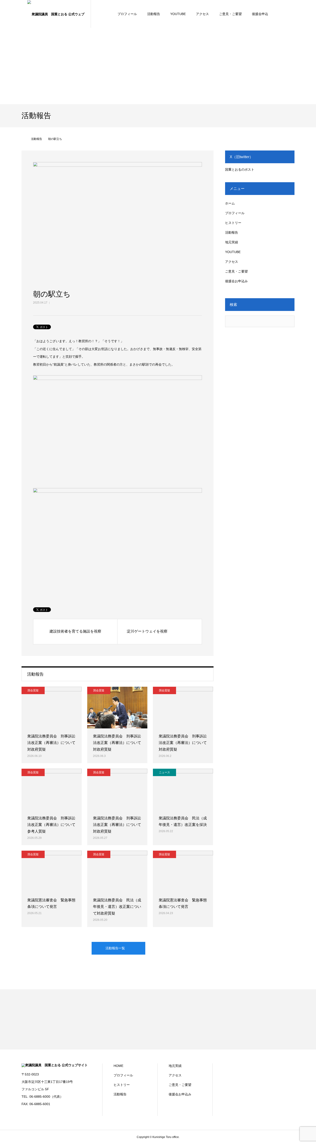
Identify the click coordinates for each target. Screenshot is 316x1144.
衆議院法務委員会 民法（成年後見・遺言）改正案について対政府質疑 (117, 906)
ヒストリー (233, 223)
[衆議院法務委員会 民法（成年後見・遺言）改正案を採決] (183, 789)
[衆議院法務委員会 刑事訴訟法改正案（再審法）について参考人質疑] (52, 789)
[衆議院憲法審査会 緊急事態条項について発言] (52, 871)
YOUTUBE (178, 14)
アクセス (202, 14)
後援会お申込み (236, 281)
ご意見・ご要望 (230, 14)
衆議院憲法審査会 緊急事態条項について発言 (51, 903)
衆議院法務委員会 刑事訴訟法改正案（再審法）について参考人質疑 (51, 825)
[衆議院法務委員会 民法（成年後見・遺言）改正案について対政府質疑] (117, 871)
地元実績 (231, 242)
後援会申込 (260, 14)
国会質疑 (33, 690)
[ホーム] (23, 139)
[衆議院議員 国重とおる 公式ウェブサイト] (56, 14)
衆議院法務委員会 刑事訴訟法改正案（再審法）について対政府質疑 (51, 743)
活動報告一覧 (115, 948)
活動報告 (153, 14)
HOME (118, 1066)
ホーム (230, 203)
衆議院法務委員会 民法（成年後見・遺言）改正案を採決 (183, 821)
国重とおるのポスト (239, 169)
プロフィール (127, 14)
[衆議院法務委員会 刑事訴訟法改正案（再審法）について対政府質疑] (52, 707)
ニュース (164, 772)
